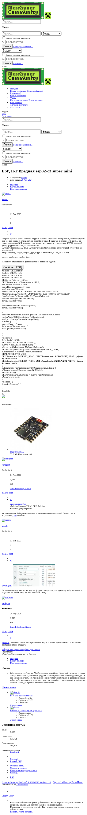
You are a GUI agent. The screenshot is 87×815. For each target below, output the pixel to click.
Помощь (14, 772)
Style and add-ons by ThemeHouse (68, 782)
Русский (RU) (16, 761)
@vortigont (6, 586)
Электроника (16, 705)
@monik (5, 642)
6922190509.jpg (17, 452)
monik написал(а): (18, 504)
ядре (14, 515)
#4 (11, 638)
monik (24, 177)
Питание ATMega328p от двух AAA (26, 710)
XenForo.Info (22, 784)
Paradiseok (14, 752)
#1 (11, 234)
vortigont (6, 465)
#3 (11, 561)
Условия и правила (18, 768)
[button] (4, 66)
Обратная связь (17, 766)
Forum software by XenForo (26, 782)
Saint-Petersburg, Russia (20, 488)
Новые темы (9, 687)
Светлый (14, 759)
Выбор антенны (21, 696)
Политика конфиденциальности (23, 770)
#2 (11, 499)
